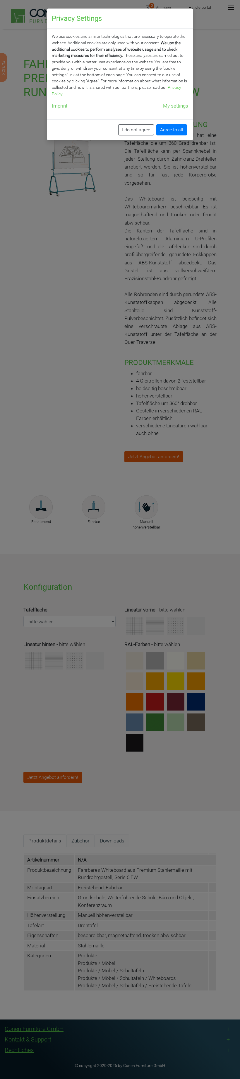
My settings (175, 106)
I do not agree (136, 129)
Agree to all (171, 129)
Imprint (59, 106)
